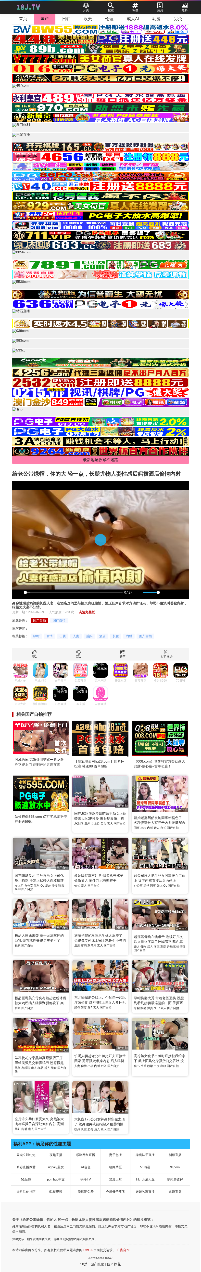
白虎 (157, 1066)
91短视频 (55, 1192)
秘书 (137, 1066)
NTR (157, 1008)
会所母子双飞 (115, 1192)
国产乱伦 (97, 1264)
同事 (137, 828)
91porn (175, 1167)
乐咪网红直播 (85, 1155)
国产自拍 (39, 620)
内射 (129, 636)
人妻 (76, 636)
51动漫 (145, 1167)
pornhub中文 (56, 1179)
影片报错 (167, 656)
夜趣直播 (56, 1155)
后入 (103, 823)
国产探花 (114, 1264)
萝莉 (84, 945)
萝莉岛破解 (175, 1179)
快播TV (85, 1179)
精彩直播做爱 (26, 1167)
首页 (23, 18)
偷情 (49, 636)
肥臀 (90, 1129)
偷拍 (77, 885)
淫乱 (182, 946)
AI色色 (85, 1167)
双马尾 (92, 945)
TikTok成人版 (145, 1179)
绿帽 (36, 636)
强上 (160, 885)
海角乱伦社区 (26, 1192)
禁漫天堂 (115, 1179)
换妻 (143, 1008)
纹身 (77, 1129)
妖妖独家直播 (145, 1192)
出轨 (63, 636)
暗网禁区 (115, 1167)
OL (42, 885)
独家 (18, 945)
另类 (178, 18)
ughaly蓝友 (56, 1167)
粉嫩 (150, 1066)
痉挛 (157, 946)
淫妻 (84, 1007)
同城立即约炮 (26, 1155)
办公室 (28, 885)
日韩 (66, 18)
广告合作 (123, 1250)
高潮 (18, 889)
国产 (44, 18)
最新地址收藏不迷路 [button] (100, 460)
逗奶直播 (175, 1192)
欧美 (88, 18)
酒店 (102, 636)
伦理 (109, 18)
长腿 (116, 636)
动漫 (156, 18)
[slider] (73, 592)
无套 (54, 1068)
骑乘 (61, 885)
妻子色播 (115, 1155)
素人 (110, 823)
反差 (87, 823)
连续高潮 (173, 946)
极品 (40, 1068)
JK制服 (79, 823)
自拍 (163, 828)
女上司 (19, 885)
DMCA (87, 1250)
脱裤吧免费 (86, 1192)
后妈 (89, 636)
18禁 (84, 1264)
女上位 (95, 823)
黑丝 (37, 885)
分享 (123, 656)
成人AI (133, 18)
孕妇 (18, 1129)
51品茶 (26, 1179)
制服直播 (175, 1155)
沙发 (55, 885)
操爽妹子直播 (145, 1155)
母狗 (143, 946)
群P (90, 1007)
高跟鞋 (25, 1068)
